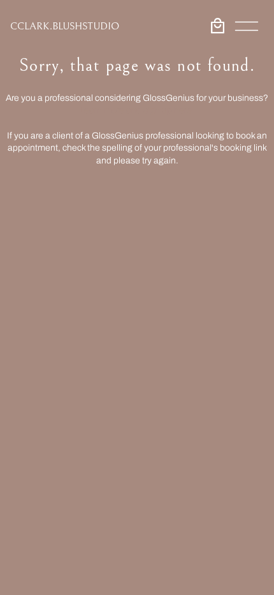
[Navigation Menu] (246, 26)
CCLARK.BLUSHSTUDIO (64, 26)
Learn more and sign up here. (137, 110)
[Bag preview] (217, 26)
